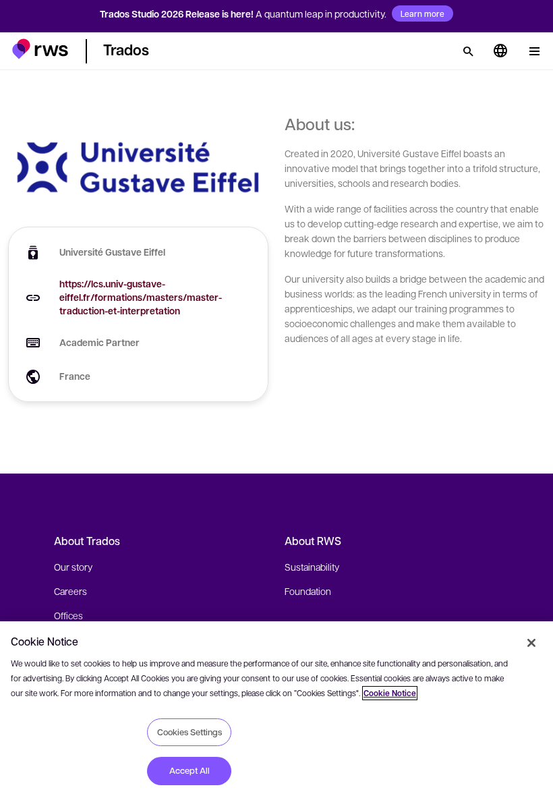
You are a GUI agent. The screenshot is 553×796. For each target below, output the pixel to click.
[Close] (531, 643)
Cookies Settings (189, 732)
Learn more (422, 13)
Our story (73, 567)
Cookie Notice (389, 693)
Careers (70, 591)
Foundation (308, 591)
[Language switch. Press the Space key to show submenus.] (500, 51)
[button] (40, 49)
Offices (68, 615)
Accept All (189, 770)
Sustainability (312, 567)
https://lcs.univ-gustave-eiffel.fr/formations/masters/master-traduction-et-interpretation (140, 297)
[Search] (468, 51)
